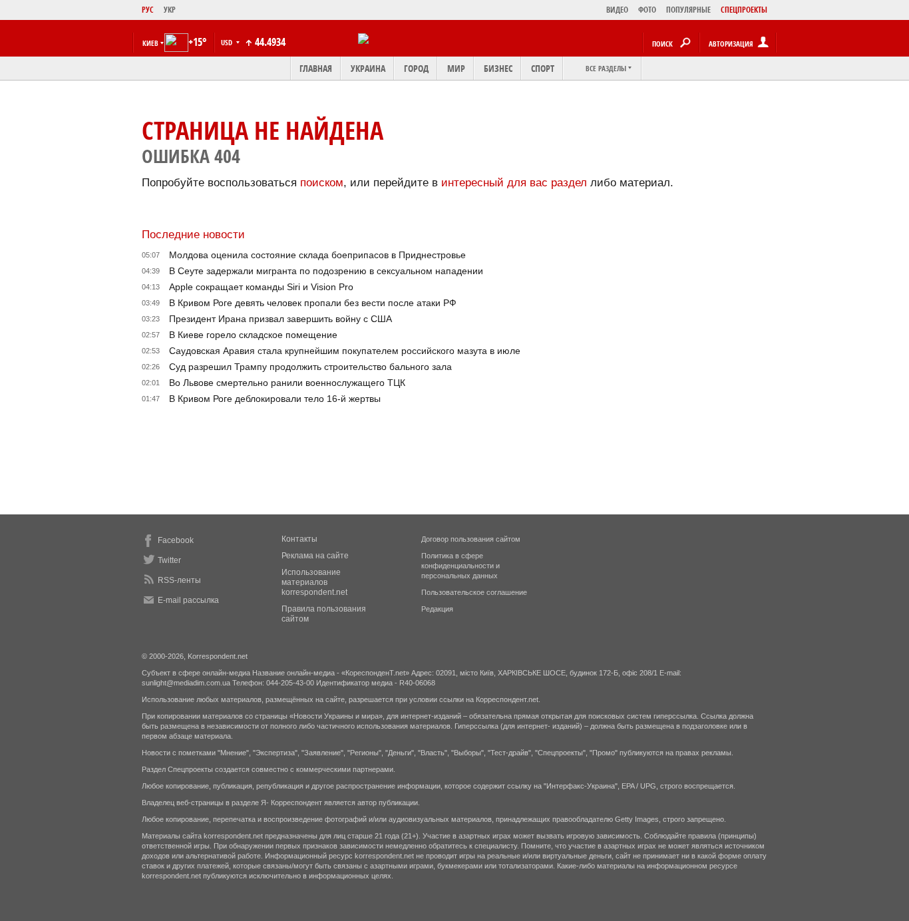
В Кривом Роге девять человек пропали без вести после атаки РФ (312, 302)
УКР (170, 9)
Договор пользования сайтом (470, 539)
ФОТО (647, 9)
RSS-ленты (179, 580)
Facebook (176, 540)
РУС (148, 9)
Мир (456, 68)
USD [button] (227, 42)
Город (416, 68)
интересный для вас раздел (514, 182)
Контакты (299, 539)
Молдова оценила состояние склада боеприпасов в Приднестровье (317, 255)
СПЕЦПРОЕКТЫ (744, 9)
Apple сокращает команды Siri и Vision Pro (261, 286)
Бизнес (498, 68)
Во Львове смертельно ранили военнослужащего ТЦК (287, 382)
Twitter (169, 560)
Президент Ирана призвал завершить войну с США (280, 318)
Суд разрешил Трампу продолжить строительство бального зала (310, 366)
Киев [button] (150, 43)
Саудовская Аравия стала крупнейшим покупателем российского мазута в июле (344, 350)
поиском (321, 182)
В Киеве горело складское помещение (253, 334)
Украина (368, 68)
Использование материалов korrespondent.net (314, 582)
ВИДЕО (617, 9)
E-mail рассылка (188, 600)
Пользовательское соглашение (474, 592)
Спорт (542, 68)
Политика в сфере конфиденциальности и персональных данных (460, 566)
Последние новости (193, 234)
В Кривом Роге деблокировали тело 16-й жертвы (275, 398)
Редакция (437, 609)
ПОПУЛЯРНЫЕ (688, 9)
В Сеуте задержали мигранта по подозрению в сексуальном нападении (326, 271)
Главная (315, 68)
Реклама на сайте (315, 555)
